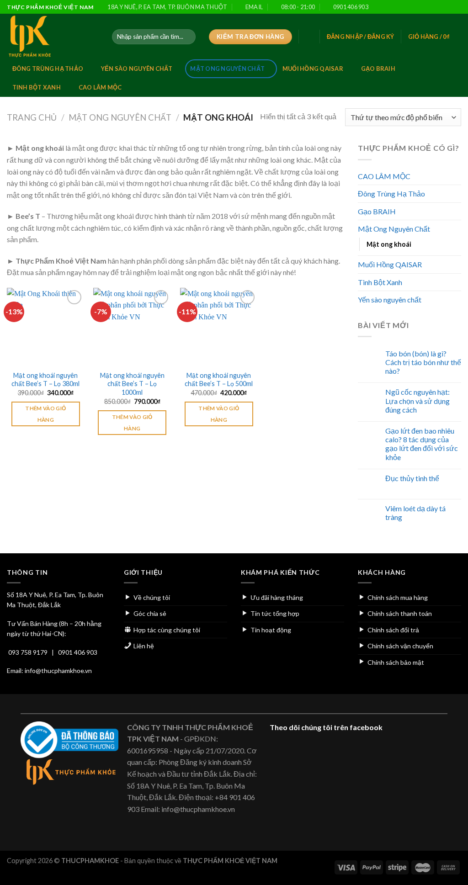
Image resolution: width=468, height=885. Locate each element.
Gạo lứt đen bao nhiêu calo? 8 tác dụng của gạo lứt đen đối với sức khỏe (421, 443)
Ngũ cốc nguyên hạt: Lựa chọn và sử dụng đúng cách (417, 400)
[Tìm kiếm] (187, 37)
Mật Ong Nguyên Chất (227, 68)
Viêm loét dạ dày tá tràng (415, 512)
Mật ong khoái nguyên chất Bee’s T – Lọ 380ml (45, 379)
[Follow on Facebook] (412, 7)
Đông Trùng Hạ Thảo (48, 68)
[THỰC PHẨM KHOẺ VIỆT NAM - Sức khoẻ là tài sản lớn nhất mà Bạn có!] (52, 36)
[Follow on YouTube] (456, 7)
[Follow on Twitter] (430, 7)
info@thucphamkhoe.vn (58, 670)
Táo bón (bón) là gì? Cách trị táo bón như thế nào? (423, 362)
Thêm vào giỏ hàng (45, 414)
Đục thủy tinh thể (412, 478)
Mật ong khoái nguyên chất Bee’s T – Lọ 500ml (219, 379)
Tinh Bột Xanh (36, 87)
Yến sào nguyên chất (137, 68)
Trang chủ (32, 117)
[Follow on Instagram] (422, 7)
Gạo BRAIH (378, 68)
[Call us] (448, 7)
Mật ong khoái (389, 244)
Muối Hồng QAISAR (312, 68)
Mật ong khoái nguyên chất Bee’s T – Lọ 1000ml (132, 383)
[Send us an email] (439, 7)
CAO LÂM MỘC (100, 87)
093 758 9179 (28, 652)
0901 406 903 (77, 652)
